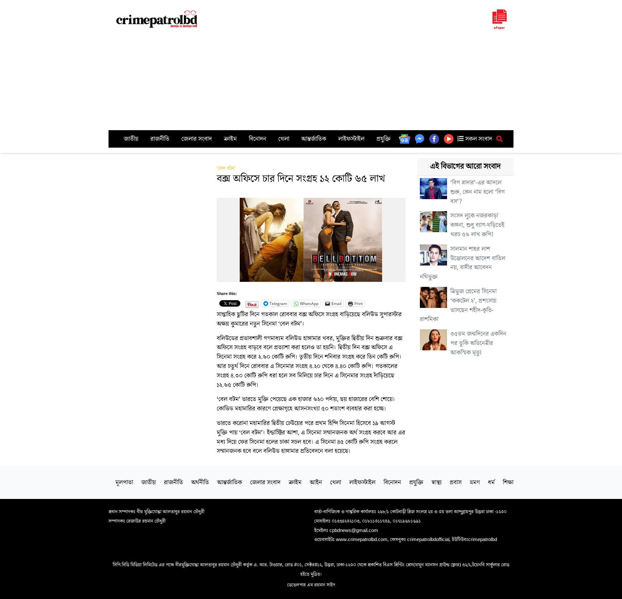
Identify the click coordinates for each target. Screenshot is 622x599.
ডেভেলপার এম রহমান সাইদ (311, 584)
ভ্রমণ (475, 482)
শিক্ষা (508, 482)
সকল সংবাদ (478, 138)
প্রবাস (456, 482)
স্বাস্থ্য (437, 482)
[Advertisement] (311, 81)
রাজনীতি (159, 138)
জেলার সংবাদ (196, 138)
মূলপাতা (124, 482)
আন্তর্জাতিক (313, 138)
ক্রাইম (230, 138)
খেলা (283, 138)
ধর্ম (491, 482)
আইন (316, 482)
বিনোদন (257, 138)
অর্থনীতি (200, 482)
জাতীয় (131, 138)
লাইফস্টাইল (351, 138)
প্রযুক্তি (383, 138)
